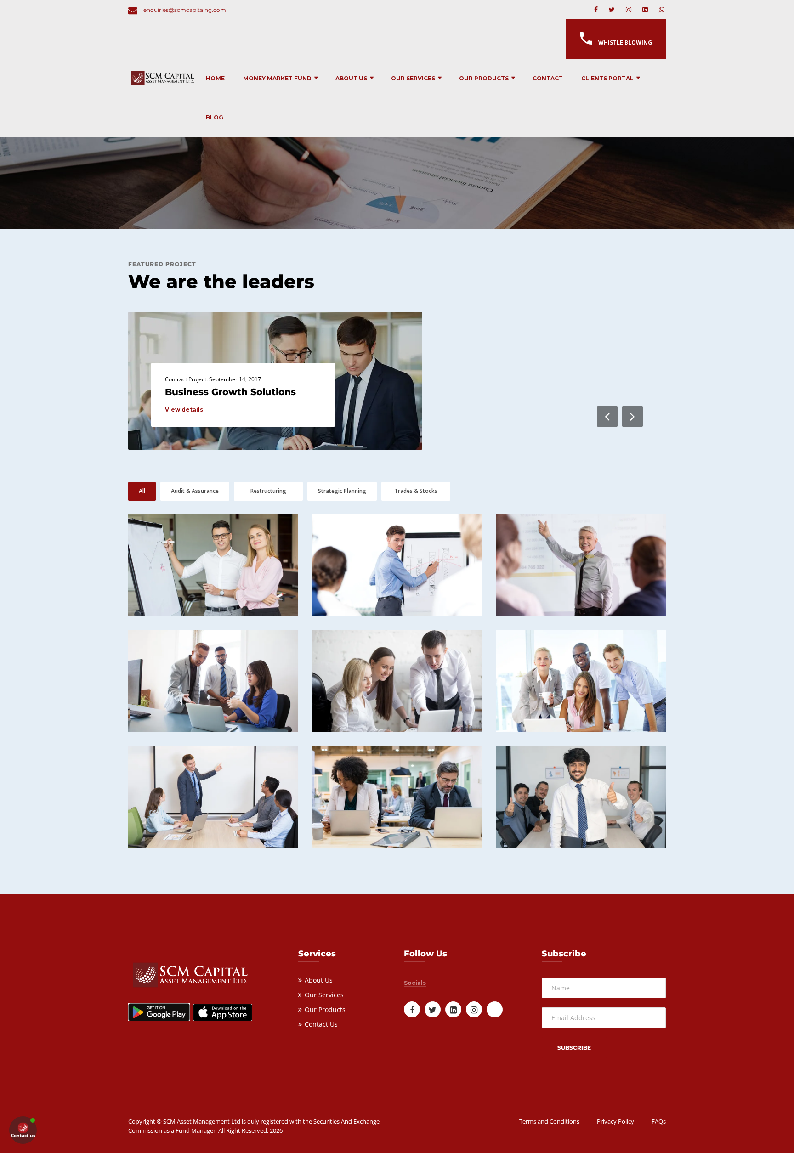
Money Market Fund (277, 78)
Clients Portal (607, 78)
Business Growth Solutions (230, 391)
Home (215, 78)
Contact (548, 78)
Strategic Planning (342, 491)
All (142, 491)
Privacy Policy (615, 1121)
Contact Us (321, 1024)
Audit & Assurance (195, 491)
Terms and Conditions (549, 1121)
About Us (351, 78)
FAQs (659, 1121)
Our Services (413, 78)
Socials (415, 983)
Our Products (484, 78)
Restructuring (268, 491)
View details (184, 410)
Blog (214, 117)
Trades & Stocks (415, 491)
